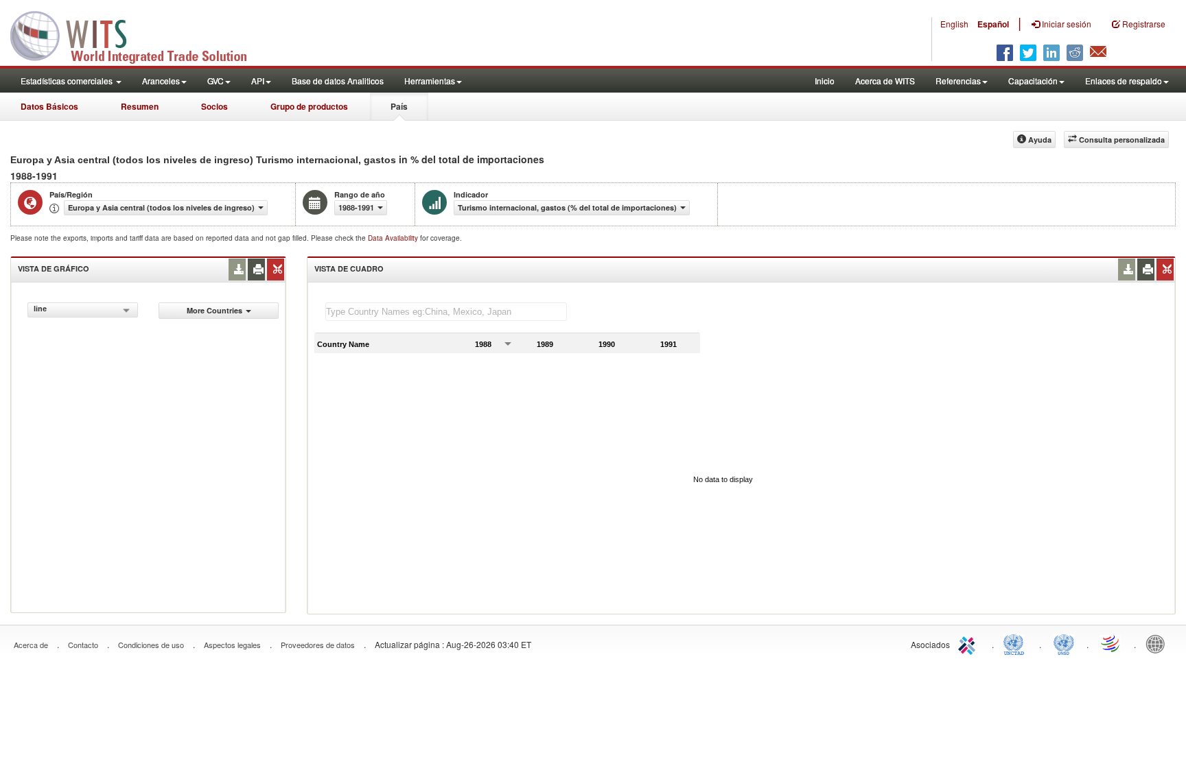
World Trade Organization (1111, 643)
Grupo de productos (309, 106)
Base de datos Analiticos (338, 80)
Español (993, 24)
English (954, 23)
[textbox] (446, 311)
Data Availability (394, 238)
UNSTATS (1064, 643)
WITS (137, 34)
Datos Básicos (49, 106)
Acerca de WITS (885, 80)
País (399, 106)
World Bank (1158, 643)
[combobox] (82, 310)
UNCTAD (1016, 643)
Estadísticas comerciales (68, 80)
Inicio (825, 80)
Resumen (140, 106)
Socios (214, 106)
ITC (969, 643)
